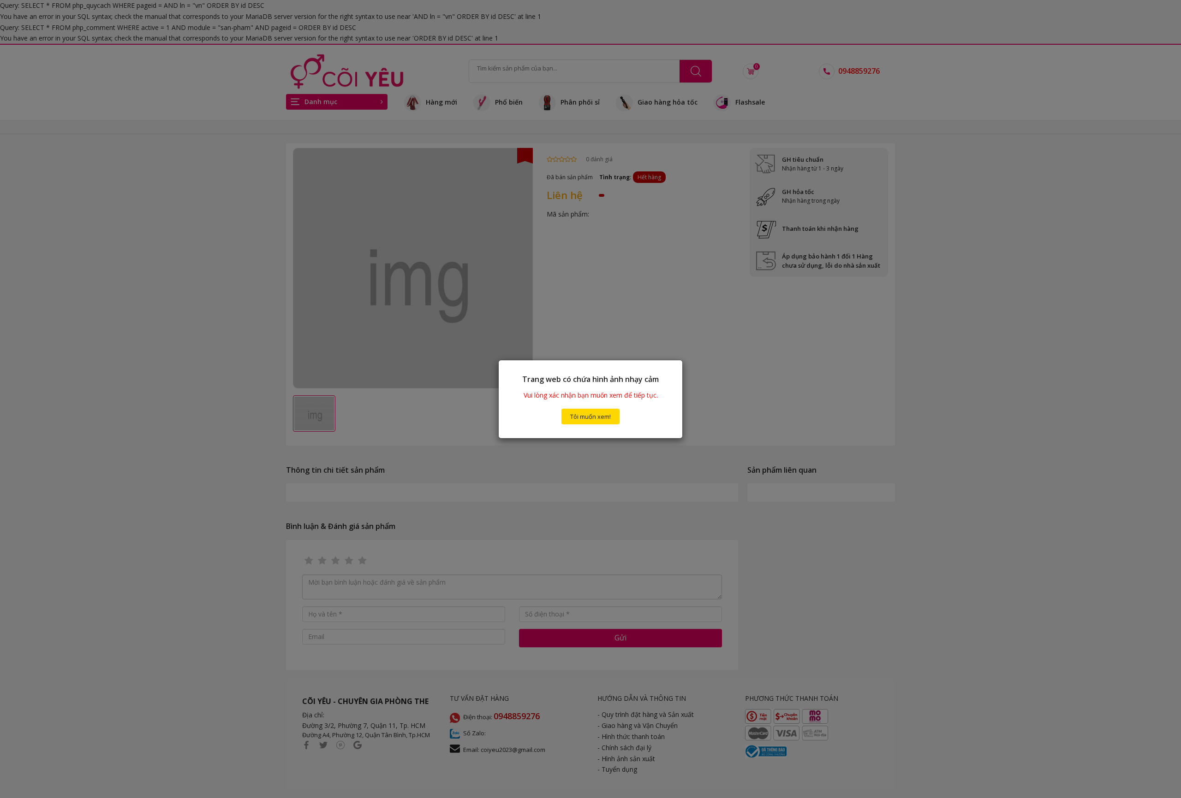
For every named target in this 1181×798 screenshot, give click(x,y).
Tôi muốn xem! (590, 416)
